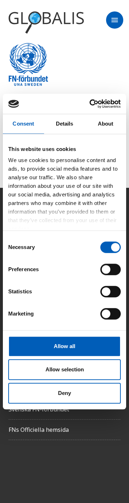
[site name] (46, 22)
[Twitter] (34, 466)
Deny (64, 393)
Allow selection (65, 369)
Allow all (64, 346)
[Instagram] (54, 466)
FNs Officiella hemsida (39, 430)
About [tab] (106, 124)
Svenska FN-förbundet (39, 409)
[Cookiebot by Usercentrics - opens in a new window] (91, 103)
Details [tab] (64, 124)
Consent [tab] (23, 124)
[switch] (110, 269)
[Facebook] (14, 466)
